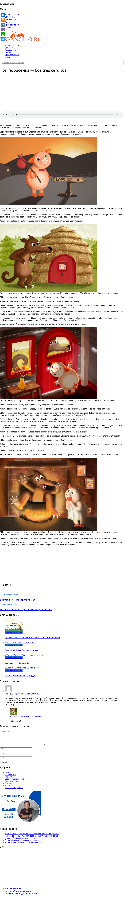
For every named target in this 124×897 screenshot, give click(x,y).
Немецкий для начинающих (18, 891)
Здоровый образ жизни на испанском (21, 838)
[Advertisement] (62, 92)
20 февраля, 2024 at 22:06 (21, 693)
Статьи (8, 22)
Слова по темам (12, 781)
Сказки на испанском (14, 632)
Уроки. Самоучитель (14, 788)
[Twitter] (2, 39)
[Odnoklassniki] (2, 19)
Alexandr (13, 717)
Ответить (35, 694)
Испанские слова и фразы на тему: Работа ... (26, 609)
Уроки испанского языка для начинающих (23, 842)
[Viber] (2, 29)
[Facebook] (2, 15)
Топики (8, 785)
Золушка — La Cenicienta (17, 663)
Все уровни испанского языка (17, 599)
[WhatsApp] (2, 34)
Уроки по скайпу (12, 14)
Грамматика (10, 19)
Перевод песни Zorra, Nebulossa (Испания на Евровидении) (32, 836)
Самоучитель (11, 17)
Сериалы (9, 777)
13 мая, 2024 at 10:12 (26, 716)
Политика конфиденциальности (21, 893)
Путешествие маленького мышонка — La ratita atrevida (32, 637)
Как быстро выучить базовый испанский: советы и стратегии (32, 834)
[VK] (2, 24)
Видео (8, 772)
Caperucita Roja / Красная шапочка (21, 650)
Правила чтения (12, 25)
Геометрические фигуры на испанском (22, 840)
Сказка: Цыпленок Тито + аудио (20, 675)
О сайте (8, 27)
